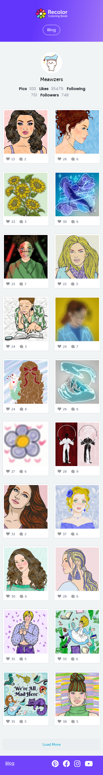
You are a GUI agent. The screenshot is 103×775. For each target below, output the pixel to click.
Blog (51, 29)
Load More (52, 744)
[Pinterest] (55, 764)
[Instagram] (77, 764)
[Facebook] (66, 764)
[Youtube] (89, 764)
